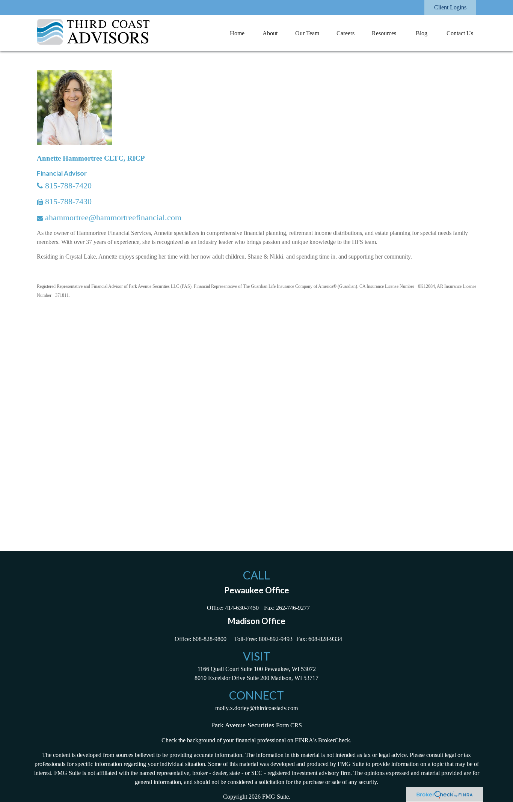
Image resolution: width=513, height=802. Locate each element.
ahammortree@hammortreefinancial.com (113, 217)
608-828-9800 (209, 639)
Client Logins (450, 7)
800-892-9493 (276, 639)
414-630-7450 (242, 608)
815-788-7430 (68, 201)
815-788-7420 (68, 185)
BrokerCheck (334, 740)
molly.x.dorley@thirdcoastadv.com (256, 708)
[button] (237, 33)
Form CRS (289, 725)
